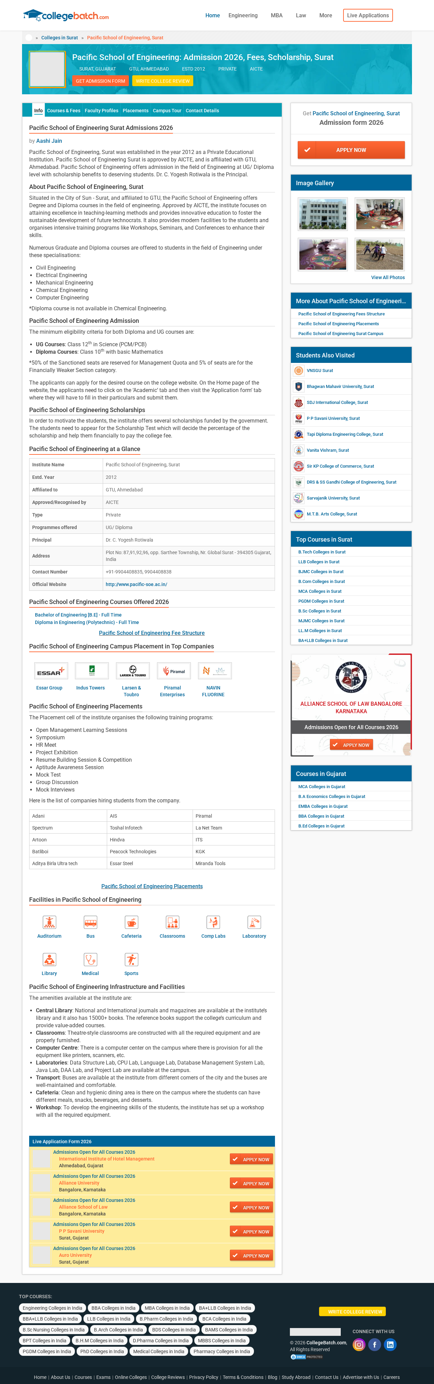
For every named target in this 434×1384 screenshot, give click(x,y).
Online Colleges (131, 1377)
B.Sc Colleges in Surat (319, 610)
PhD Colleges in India (102, 1351)
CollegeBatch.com (326, 1342)
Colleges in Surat (59, 37)
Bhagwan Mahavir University (334, 386)
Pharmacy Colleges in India (222, 1351)
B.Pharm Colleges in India (166, 1319)
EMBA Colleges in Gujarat (323, 806)
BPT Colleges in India (44, 1340)
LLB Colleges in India (109, 1319)
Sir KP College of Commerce (334, 466)
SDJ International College (331, 402)
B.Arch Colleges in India (118, 1329)
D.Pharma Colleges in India (161, 1340)
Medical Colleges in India (158, 1351)
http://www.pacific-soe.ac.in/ (136, 584)
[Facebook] (374, 1344)
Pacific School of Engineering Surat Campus (340, 333)
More (326, 15)
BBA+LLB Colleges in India (50, 1319)
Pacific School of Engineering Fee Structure (152, 633)
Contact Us (326, 1377)
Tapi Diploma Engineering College (339, 434)
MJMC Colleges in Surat (321, 620)
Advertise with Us (361, 1377)
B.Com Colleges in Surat (321, 581)
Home (212, 15)
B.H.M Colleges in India (100, 1340)
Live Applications (368, 15)
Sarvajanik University (327, 498)
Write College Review (163, 81)
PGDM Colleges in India (47, 1351)
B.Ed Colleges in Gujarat (321, 826)
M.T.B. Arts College (325, 513)
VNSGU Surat (320, 370)
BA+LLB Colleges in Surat (323, 640)
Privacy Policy (203, 1377)
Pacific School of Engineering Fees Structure (341, 313)
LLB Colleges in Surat (318, 561)
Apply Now (351, 150)
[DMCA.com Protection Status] (307, 1356)
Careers (391, 1377)
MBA (277, 15)
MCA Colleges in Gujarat (321, 786)
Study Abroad (296, 1377)
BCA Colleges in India (224, 1319)
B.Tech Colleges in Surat (322, 551)
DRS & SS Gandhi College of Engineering (345, 482)
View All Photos (388, 277)
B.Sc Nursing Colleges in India (54, 1329)
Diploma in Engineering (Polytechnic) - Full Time (87, 622)
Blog (272, 1377)
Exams (103, 1377)
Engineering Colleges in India (52, 1308)
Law (302, 15)
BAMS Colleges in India (229, 1329)
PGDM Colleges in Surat (321, 601)
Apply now (256, 1159)
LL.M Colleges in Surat (320, 630)
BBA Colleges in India (114, 1308)
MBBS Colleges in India (222, 1340)
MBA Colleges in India (167, 1308)
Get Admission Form (100, 81)
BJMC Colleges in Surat (320, 571)
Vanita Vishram (321, 450)
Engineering (244, 15)
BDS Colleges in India (174, 1329)
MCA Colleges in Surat (319, 591)
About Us (60, 1377)
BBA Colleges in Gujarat (321, 816)
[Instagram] (359, 1344)
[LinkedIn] (390, 1344)
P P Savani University (327, 418)
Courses (83, 1377)
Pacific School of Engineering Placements (152, 886)
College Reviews (168, 1377)
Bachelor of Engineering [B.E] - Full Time (78, 615)
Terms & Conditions (243, 1377)
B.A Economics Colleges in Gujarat (331, 796)
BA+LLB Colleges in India (225, 1308)
